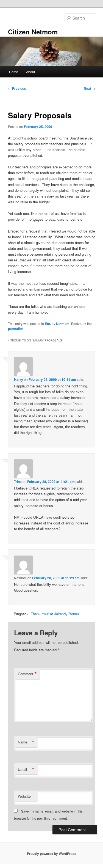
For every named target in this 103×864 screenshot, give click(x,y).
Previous (17, 88)
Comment (27, 673)
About (30, 71)
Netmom (62, 323)
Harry (18, 379)
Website (24, 796)
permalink (16, 328)
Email (26, 769)
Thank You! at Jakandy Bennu (55, 613)
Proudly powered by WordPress (51, 853)
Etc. (48, 323)
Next (89, 88)
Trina (18, 481)
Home (13, 71)
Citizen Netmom (33, 31)
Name (26, 742)
